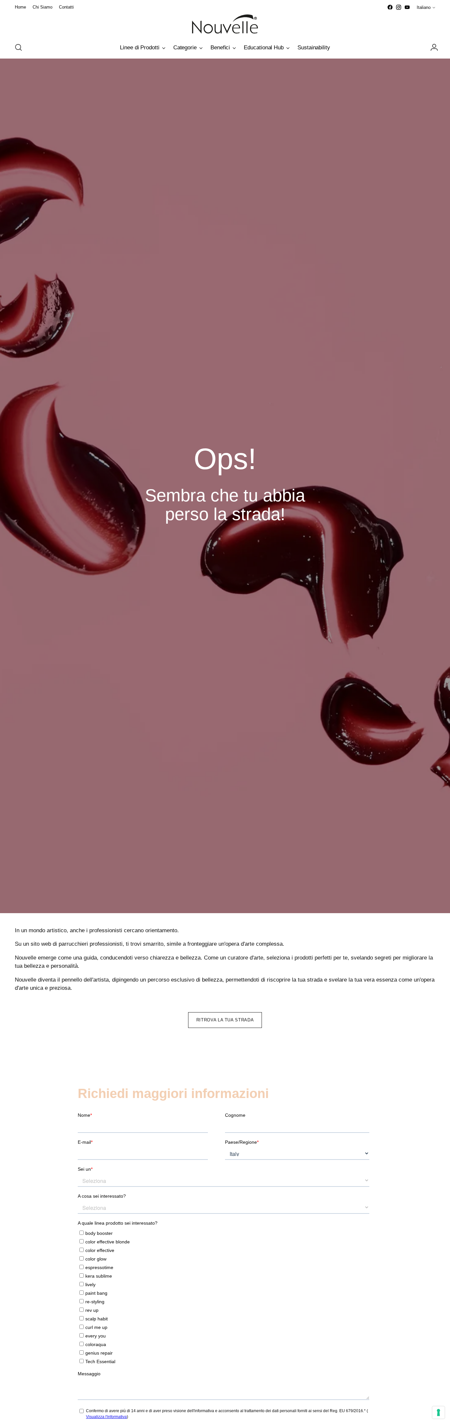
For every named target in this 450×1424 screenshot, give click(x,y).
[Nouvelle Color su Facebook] (390, 7)
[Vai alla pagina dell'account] (431, 47)
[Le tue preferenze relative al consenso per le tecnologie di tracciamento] (438, 1412)
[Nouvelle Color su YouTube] (407, 7)
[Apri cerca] (18, 47)
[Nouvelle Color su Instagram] (399, 7)
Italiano (424, 7)
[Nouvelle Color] (225, 24)
